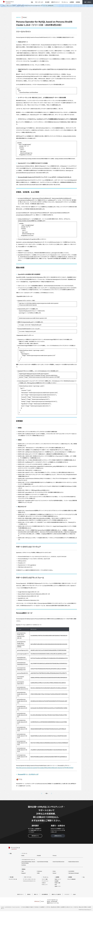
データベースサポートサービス (29, 879)
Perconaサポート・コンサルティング (28, 774)
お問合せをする (57, 836)
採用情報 (78, 2)
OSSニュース (9, 5)
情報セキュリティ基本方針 (56, 894)
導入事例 (47, 2)
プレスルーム (65, 2)
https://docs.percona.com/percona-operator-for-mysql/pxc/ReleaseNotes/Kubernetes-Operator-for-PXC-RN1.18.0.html (44, 767)
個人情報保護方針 (45, 894)
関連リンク (36, 894)
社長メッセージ (58, 879)
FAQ (83, 877)
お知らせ (44, 882)
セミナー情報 (44, 879)
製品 (32, 2)
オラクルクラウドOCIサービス (29, 881)
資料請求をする (35, 836)
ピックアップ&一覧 (13, 879)
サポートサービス (39, 2)
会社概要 (56, 881)
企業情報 (72, 2)
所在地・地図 (57, 882)
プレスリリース (45, 881)
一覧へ (46, 793)
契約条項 (28, 894)
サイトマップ (67, 894)
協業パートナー (58, 886)
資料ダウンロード (55, 2)
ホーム (4, 5)
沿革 (56, 884)
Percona (14, 5)
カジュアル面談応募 (71, 879)
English (74, 894)
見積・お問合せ (87, 2)
